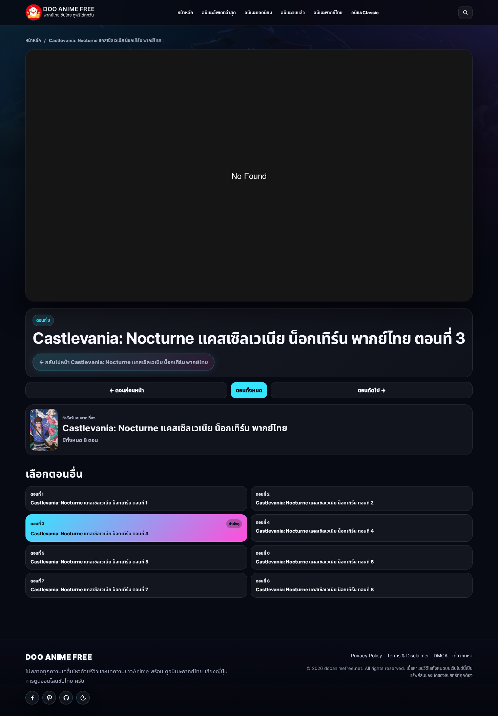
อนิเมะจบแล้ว (293, 12)
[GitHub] (66, 697)
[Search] (465, 12)
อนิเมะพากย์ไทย (328, 12)
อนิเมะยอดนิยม (258, 12)
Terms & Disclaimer (408, 655)
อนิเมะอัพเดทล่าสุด (219, 12)
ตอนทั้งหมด (249, 390)
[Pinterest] (49, 697)
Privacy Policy (366, 655)
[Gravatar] (83, 697)
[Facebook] (32, 697)
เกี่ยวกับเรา (462, 655)
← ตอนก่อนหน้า (126, 390)
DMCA (441, 655)
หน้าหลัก (185, 12)
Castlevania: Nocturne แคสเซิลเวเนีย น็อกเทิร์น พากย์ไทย (105, 40)
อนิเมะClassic (365, 12)
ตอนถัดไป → (372, 390)
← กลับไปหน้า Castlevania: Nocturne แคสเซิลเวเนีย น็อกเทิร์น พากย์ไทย (123, 362)
